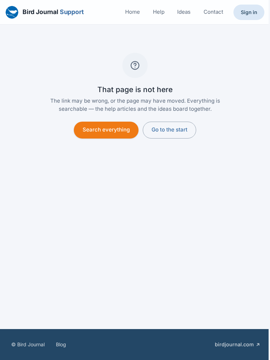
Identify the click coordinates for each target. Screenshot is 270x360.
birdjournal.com (234, 344)
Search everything (106, 129)
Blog (61, 344)
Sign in (249, 12)
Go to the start (169, 129)
